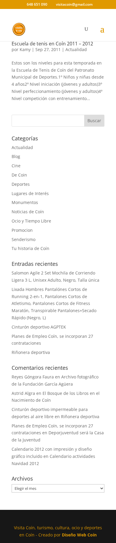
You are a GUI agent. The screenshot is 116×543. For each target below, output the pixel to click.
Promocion (22, 230)
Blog (16, 156)
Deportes (21, 184)
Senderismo (23, 239)
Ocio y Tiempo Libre (31, 221)
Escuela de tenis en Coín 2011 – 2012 (52, 43)
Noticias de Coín (28, 211)
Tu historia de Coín (30, 248)
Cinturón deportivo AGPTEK (39, 327)
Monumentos (25, 202)
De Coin (19, 175)
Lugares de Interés (30, 193)
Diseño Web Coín (79, 535)
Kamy (25, 49)
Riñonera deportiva (31, 352)
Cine (16, 165)
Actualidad (76, 49)
